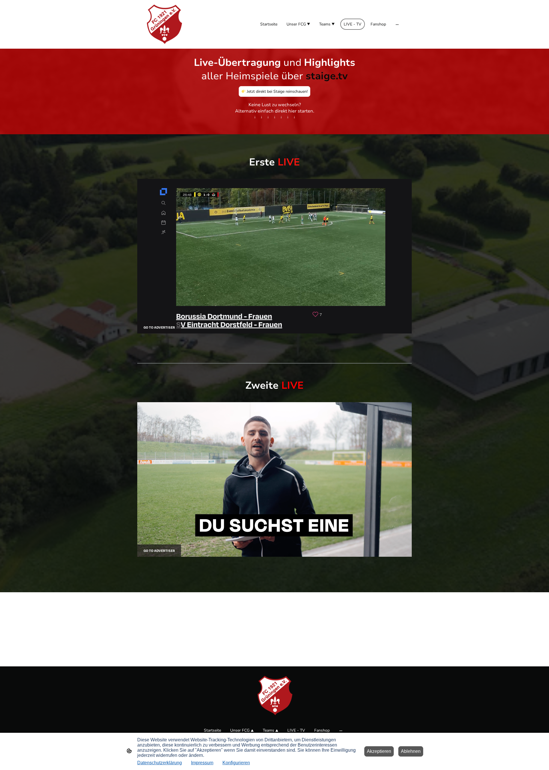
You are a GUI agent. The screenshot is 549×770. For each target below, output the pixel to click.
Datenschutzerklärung (159, 762)
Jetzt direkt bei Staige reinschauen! (277, 91)
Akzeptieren (379, 751)
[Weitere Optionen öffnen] (397, 24)
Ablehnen (411, 751)
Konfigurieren (236, 762)
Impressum (202, 762)
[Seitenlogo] (164, 24)
